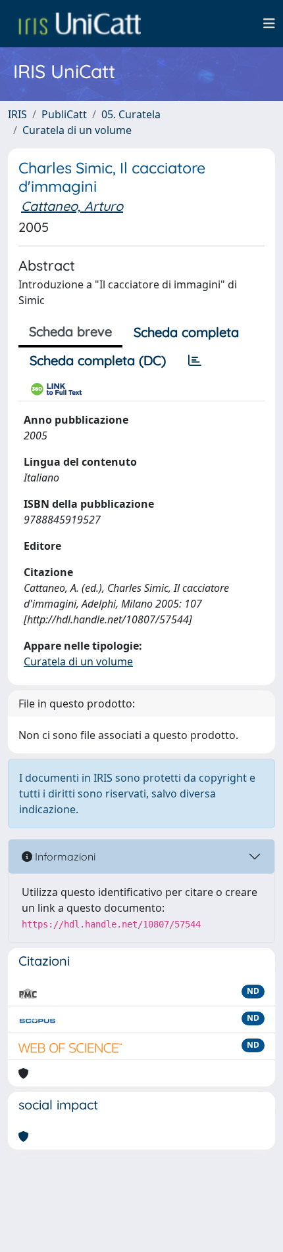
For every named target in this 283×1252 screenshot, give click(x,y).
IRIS (17, 114)
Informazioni (63, 856)
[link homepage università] (79, 23)
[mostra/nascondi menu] (269, 23)
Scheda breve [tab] (70, 331)
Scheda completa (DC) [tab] (98, 360)
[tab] (195, 360)
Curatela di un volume (77, 130)
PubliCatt (64, 114)
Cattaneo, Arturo (72, 206)
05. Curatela (131, 114)
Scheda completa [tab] (186, 332)
